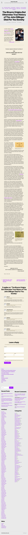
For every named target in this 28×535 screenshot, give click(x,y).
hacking (16, 432)
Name (5, 353)
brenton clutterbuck (18, 418)
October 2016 (3, 482)
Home (2, 369)
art (2, 7)
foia (15, 429)
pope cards (6, 8)
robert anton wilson (12, 8)
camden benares (17, 421)
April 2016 (2, 488)
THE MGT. (3, 379)
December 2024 (3, 413)
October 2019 (3, 445)
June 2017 (2, 474)
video (15, 477)
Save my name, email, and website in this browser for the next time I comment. (14, 360)
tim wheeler (16, 473)
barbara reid (16, 416)
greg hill (16, 431)
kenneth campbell (17, 442)
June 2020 (3, 437)
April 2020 (3, 439)
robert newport (17, 467)
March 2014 (3, 514)
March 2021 (3, 429)
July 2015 (2, 497)
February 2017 (3, 478)
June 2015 (2, 498)
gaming (16, 430)
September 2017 (3, 471)
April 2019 (2, 451)
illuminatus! (18, 7)
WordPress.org (3, 527)
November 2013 (3, 518)
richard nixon (17, 465)
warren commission (18, 478)
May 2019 (2, 450)
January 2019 (3, 454)
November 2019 (3, 444)
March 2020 (3, 440)
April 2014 (2, 513)
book (15, 417)
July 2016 (2, 485)
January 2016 (3, 491)
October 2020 (3, 433)
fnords (2, 376)
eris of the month (17, 427)
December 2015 (3, 492)
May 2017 (2, 475)
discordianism (13, 7)
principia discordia (17, 462)
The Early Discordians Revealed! (7, 374)
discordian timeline (7, 7)
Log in (2, 524)
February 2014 (3, 515)
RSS (2, 382)
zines (15, 481)
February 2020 (3, 441)
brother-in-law (17, 419)
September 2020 (3, 434)
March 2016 (3, 489)
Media (2, 375)
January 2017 (3, 479)
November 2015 (3, 493)
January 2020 (3, 442)
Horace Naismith (19, 120)
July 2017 (2, 473)
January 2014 (3, 516)
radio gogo (16, 463)
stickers (16, 471)
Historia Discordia (14, 1)
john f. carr (16, 441)
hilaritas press (17, 433)
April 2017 (2, 476)
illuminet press (17, 436)
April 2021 (2, 428)
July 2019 (2, 448)
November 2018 (3, 456)
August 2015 (3, 496)
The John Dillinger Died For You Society (14, 109)
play (15, 457)
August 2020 (3, 435)
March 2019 (3, 452)
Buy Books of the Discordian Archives (8, 370)
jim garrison (16, 440)
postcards (16, 461)
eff (15, 426)
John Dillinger (17, 61)
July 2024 (2, 414)
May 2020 (2, 438)
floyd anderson (17, 428)
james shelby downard (18, 438)
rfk (15, 464)
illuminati (16, 434)
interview (16, 437)
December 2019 (3, 443)
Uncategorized (17, 476)
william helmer (23, 8)
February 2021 (3, 430)
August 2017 (3, 472)
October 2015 (3, 494)
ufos (15, 475)
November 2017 (3, 469)
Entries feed (3, 525)
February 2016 (3, 490)
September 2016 (3, 483)
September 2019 (3, 446)
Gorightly (9, 22)
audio (15, 414)
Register (2, 523)
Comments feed (3, 526)
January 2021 (3, 431)
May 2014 (2, 512)
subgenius (16, 472)
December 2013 (3, 517)
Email (15, 353)
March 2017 (3, 477)
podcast (16, 458)
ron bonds (16, 470)
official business (23, 7)
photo (3, 8)
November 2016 (3, 481)
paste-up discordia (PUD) (18, 455)
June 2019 (2, 449)
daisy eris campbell (17, 423)
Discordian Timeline (5, 372)
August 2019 (3, 447)
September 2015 (3, 495)
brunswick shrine (17, 420)
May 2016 (2, 487)
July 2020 (2, 436)
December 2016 (3, 480)
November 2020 (3, 432)
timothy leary (17, 474)
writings (14, 9)
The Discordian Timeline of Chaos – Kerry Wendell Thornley (20, 395)
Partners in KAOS (4, 378)
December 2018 (3, 455)
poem (15, 459)
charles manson (17, 422)
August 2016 (3, 484)
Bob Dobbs (16, 401)
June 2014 (2, 511)
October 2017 (3, 470)
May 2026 (2, 411)
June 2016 (2, 486)
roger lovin (16, 469)
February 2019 (3, 453)
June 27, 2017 (14, 22)
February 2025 (3, 412)
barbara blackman (17, 415)
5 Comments (19, 22)
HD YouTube (3, 380)
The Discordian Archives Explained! (8, 371)
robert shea (18, 8)
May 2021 (2, 427)
